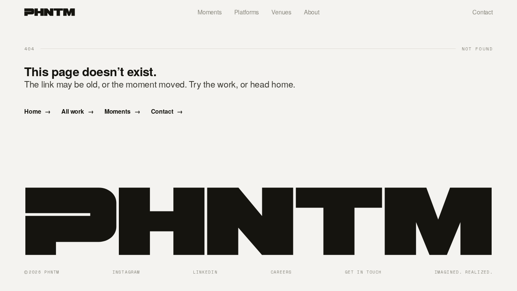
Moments (210, 12)
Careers (281, 272)
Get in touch (363, 272)
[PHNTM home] (49, 12)
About (311, 12)
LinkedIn (205, 272)
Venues (281, 12)
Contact (482, 12)
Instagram (126, 272)
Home (37, 111)
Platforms (246, 12)
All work (77, 111)
